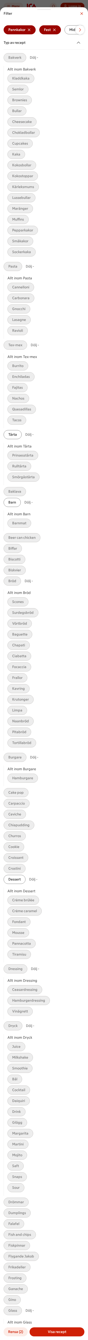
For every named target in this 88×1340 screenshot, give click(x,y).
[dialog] (44, 673)
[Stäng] (81, 13)
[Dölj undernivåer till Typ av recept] (79, 43)
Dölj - (34, 57)
